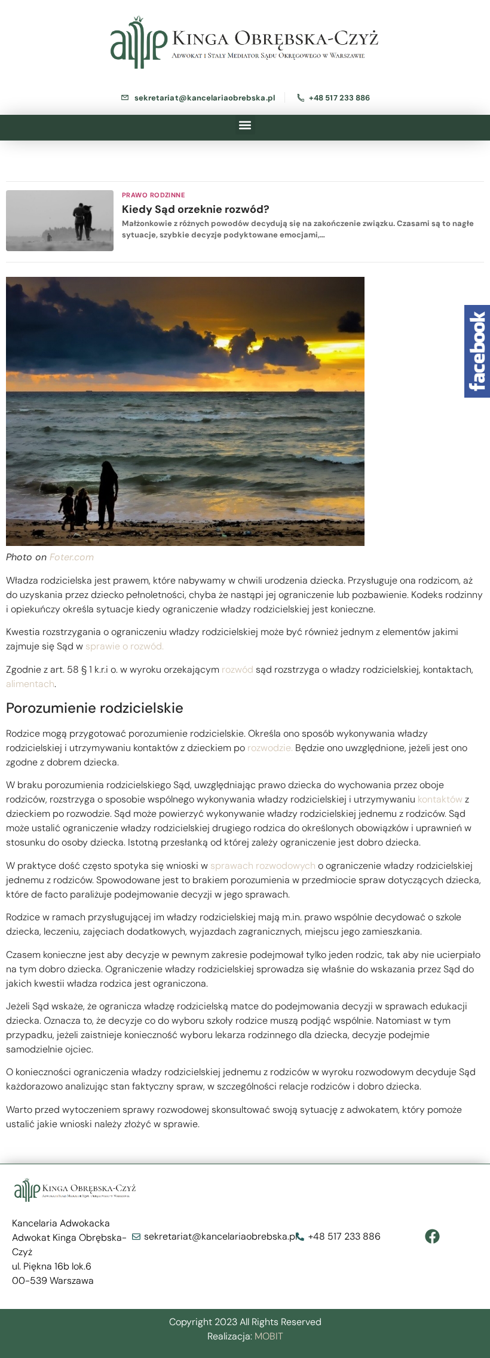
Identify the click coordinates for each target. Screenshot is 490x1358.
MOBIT (269, 1336)
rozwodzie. (269, 747)
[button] (245, 125)
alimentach (30, 684)
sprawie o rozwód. (124, 646)
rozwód (237, 669)
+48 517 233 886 (339, 98)
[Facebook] (433, 1237)
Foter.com (72, 557)
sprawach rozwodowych (263, 865)
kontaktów (440, 799)
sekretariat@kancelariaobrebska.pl (204, 98)
